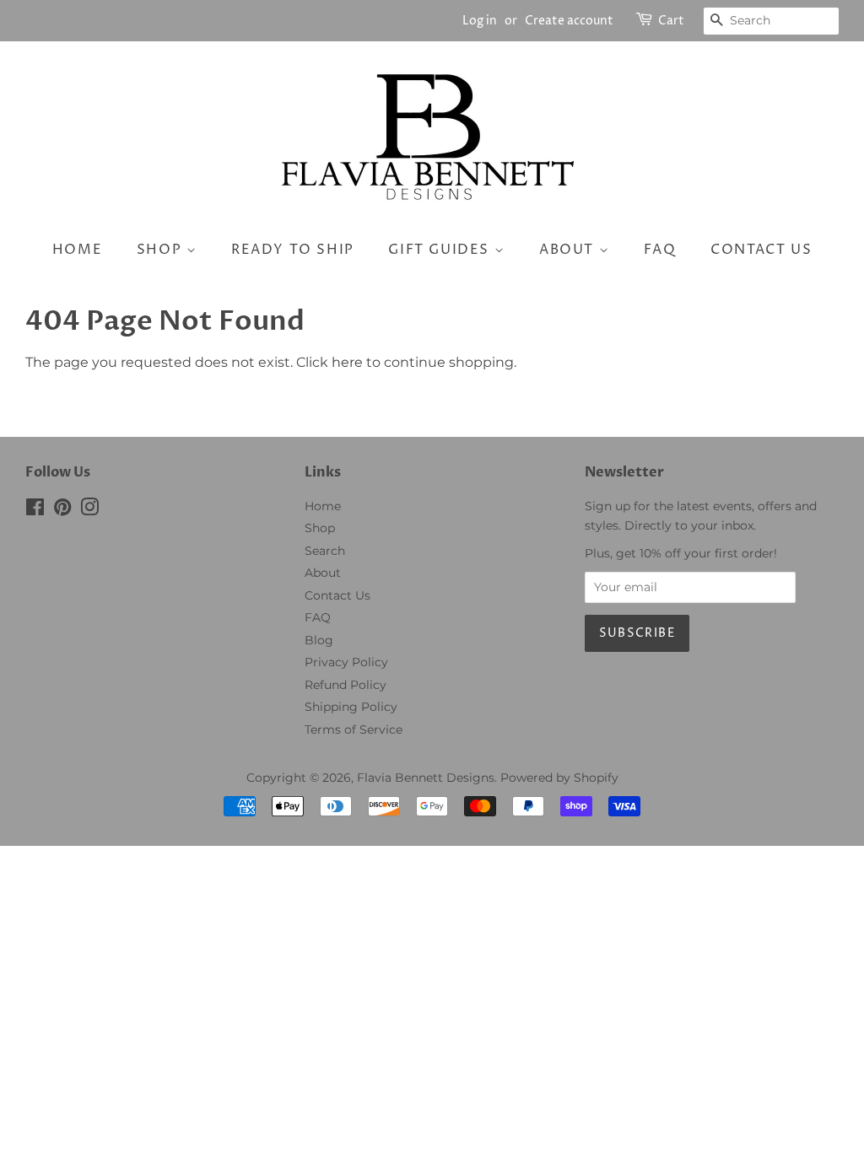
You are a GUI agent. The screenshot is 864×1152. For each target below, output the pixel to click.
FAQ (660, 249)
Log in (479, 21)
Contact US (761, 249)
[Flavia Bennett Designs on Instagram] (89, 510)
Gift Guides (441, 249)
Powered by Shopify (559, 777)
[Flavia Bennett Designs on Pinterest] (62, 510)
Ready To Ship (292, 249)
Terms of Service (353, 729)
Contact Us (337, 595)
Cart (671, 21)
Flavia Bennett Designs (425, 777)
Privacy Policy (346, 662)
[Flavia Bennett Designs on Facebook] (35, 510)
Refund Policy (345, 685)
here (347, 362)
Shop (161, 249)
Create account (569, 21)
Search (325, 550)
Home (77, 249)
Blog (319, 640)
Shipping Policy (351, 706)
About (569, 249)
